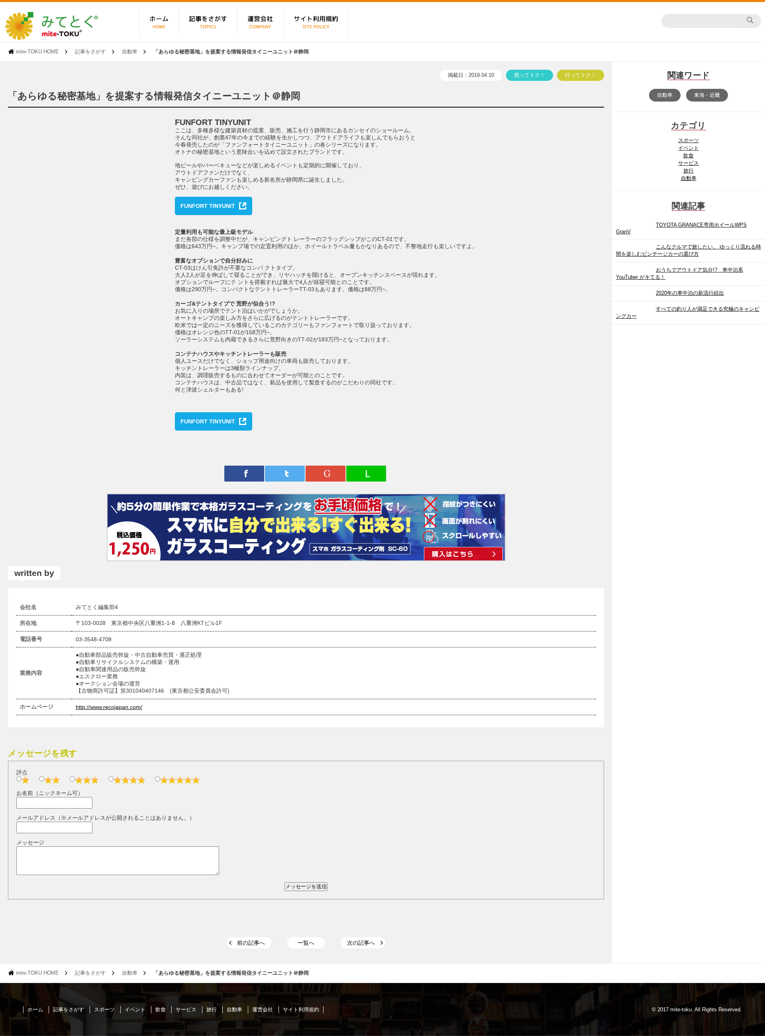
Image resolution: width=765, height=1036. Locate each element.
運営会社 (262, 1009)
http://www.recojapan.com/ (109, 707)
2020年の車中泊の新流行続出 (690, 293)
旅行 (688, 171)
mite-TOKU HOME (37, 52)
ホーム (35, 1009)
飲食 (688, 156)
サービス (688, 163)
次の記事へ (361, 943)
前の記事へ (251, 943)
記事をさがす (90, 52)
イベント (688, 148)
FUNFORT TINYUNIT (207, 206)
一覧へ (306, 943)
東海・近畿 (707, 95)
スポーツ (688, 140)
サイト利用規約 (301, 1009)
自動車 (129, 52)
